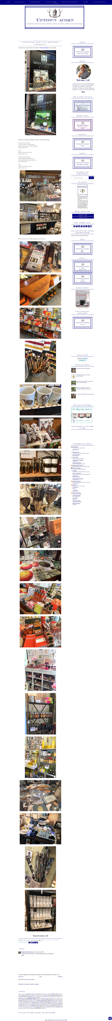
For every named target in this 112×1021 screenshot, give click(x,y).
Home (8, 1)
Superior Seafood (51, 1001)
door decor (55, 1004)
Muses (23, 999)
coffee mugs (31, 1004)
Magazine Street (21, 998)
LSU (38, 996)
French (59, 994)
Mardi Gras (32, 998)
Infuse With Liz (75, 498)
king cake (47, 1005)
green (32, 1005)
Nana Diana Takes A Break (78, 465)
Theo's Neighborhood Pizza (25, 1003)
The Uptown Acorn (76, 452)
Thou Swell (75, 470)
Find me (74, 488)
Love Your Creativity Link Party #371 (78, 458)
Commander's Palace (29, 994)
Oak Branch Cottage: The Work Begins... (84, 368)
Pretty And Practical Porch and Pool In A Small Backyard (81, 474)
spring (36, 1008)
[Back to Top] (110, 1018)
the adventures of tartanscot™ (78, 478)
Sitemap (56, 3)
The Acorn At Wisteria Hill (69, 1)
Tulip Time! (74, 499)
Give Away (51, 995)
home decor (39, 1005)
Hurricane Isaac (32, 996)
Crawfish (38, 994)
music (19, 1006)
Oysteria (59, 999)
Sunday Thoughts (75, 455)
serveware (26, 1008)
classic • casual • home (77, 473)
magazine (59, 1005)
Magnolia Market (76, 476)
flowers (60, 1004)
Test (73, 450)
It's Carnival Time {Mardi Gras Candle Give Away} (85, 394)
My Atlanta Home (50, 1)
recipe (52, 1006)
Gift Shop (45, 995)
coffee (25, 1004)
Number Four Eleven (76, 503)
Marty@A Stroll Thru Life (27, 952)
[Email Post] (39, 940)
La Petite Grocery (45, 996)
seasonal (20, 1008)
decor (43, 1004)
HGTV (61, 995)
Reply (23, 955)
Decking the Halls (46, 994)
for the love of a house (77, 481)
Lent (57, 996)
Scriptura (49, 1000)
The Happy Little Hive (76, 495)
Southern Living (33, 1001)
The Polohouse (75, 487)
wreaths (42, 1008)
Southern (26, 1001)
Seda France (55, 1000)
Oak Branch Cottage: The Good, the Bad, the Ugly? (81, 453)
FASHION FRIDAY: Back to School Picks (79, 463)
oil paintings (25, 1006)
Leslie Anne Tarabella (76, 468)
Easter (53, 994)
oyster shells (32, 1006)
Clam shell (20, 994)
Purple (19, 1000)
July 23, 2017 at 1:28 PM (38, 952)
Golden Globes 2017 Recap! (77, 501)
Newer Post (20, 976)
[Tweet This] (31, 943)
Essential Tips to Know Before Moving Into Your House (81, 471)
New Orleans (30, 999)
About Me (83, 215)
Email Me (83, 217)
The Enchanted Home (76, 500)
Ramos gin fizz (32, 1000)
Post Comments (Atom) (29, 979)
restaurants (58, 1006)
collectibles (38, 1004)
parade (43, 1006)
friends (21, 1005)
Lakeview (52, 996)
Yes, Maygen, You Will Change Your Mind (79, 469)
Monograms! (75, 504)
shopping (32, 1008)
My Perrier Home (35, 1)
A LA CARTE (75, 490)
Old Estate (53, 999)
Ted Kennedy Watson (76, 454)
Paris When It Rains (76, 491)
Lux (60, 996)
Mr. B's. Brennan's (56, 998)
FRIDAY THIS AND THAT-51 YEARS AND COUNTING (81, 466)
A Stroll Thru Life (76, 449)
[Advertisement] (56, 34)
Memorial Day (49, 998)
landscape (53, 1005)
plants (48, 1006)
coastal (59, 1003)
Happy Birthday (23, 996)
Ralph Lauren (25, 1000)
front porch (27, 1005)
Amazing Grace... (75, 461)
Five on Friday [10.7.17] (76, 496)
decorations (49, 1004)
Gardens (40, 995)
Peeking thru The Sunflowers (78, 460)
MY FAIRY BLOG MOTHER (61, 1020)
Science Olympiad (41, 1000)
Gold (57, 995)
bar (39, 1003)
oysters (38, 1006)
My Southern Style (99, 1)
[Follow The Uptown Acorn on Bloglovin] (82, 359)
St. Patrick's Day (41, 1001)
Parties (85, 1)
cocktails (20, 1004)
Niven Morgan (38, 999)
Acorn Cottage (20, 1)
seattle (49, 940)
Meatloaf (42, 998)
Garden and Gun (33, 995)
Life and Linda (75, 457)
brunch (43, 1003)
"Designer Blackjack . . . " (77, 479)
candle (48, 1003)
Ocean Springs (46, 999)
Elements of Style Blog (77, 462)
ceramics (54, 1003)
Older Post (60, 976)
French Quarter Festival (23, 995)
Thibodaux (34, 1003)
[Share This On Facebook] (29, 943)
